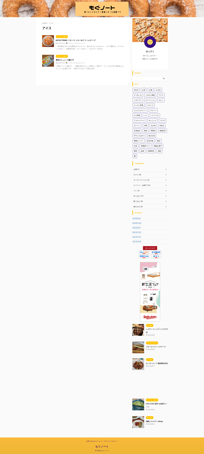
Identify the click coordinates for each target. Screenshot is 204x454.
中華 (145, 125)
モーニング (152, 120)
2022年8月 (136, 227)
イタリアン (138, 100)
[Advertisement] (150, 385)
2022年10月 (136, 223)
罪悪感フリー (145, 146)
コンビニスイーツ (79, 43)
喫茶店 (153, 131)
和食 (145, 131)
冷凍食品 (137, 131)
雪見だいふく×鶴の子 (65, 60)
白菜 (135, 146)
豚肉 (135, 151)
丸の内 (153, 125)
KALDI (136, 90)
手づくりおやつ (139, 136)
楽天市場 (150, 141)
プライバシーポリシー (111, 441)
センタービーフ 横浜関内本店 (157, 363)
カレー (161, 100)
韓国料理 (151, 151)
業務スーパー (138, 141)
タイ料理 (137, 115)
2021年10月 (136, 241)
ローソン (137, 125)
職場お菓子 (158, 146)
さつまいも (138, 95)
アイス (70, 43)
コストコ (150, 105)
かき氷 (158, 90)
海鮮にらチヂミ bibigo (154, 421)
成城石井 (162, 131)
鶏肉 (159, 151)
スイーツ (153, 110)
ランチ (162, 120)
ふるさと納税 (150, 95)
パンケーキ (155, 115)
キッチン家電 (138, 105)
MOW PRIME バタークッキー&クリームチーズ (76, 40)
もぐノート (102, 446)
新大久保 (152, 136)
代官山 (161, 125)
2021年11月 (136, 237)
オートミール (150, 100)
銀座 (142, 151)
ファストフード (139, 120)
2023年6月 (136, 218)
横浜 (158, 141)
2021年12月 (136, 232)
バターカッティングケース (156, 347)
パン (145, 115)
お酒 (150, 90)
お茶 (143, 90)
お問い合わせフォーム (93, 441)
